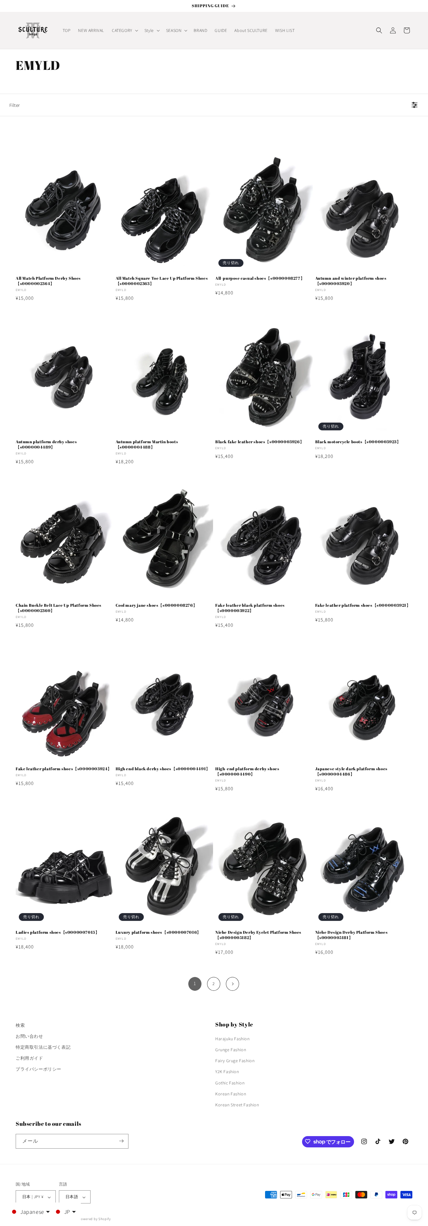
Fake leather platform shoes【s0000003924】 (64, 768)
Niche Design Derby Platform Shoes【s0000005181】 (351, 935)
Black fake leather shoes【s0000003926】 (259, 441)
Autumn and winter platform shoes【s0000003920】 (351, 281)
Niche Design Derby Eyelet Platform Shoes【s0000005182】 (258, 935)
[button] (124, 30)
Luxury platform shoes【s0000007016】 (158, 932)
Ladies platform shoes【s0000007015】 (57, 932)
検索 (20, 1025)
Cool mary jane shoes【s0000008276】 (156, 605)
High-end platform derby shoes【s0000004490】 (247, 771)
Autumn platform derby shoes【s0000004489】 (46, 444)
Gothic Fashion (229, 1083)
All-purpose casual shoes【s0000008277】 (260, 278)
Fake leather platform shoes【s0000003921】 (363, 605)
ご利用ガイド (29, 1058)
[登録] (121, 1141)
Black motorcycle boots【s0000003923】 (358, 441)
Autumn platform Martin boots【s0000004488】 (147, 444)
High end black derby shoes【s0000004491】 (163, 768)
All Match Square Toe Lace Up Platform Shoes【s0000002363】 (162, 281)
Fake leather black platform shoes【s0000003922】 (250, 608)
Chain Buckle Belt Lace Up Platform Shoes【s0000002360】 (59, 608)
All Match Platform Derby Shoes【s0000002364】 (48, 281)
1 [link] (195, 983)
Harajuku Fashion (232, 1039)
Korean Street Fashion (237, 1105)
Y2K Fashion (227, 1072)
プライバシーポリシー (38, 1069)
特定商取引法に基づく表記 (43, 1047)
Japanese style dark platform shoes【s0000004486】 (351, 771)
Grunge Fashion (230, 1050)
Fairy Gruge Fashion (234, 1061)
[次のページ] (232, 984)
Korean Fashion (230, 1094)
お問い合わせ (29, 1036)
